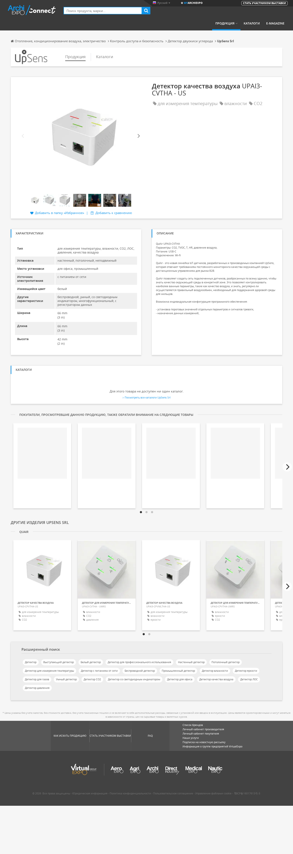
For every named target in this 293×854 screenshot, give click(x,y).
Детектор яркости (246, 671)
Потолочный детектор (225, 662)
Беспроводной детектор (140, 671)
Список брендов (193, 725)
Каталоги (252, 23)
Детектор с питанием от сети (99, 671)
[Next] (138, 136)
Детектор (30, 662)
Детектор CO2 (92, 679)
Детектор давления (37, 688)
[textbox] (102, 10)
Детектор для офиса (179, 679)
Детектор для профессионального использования (139, 662)
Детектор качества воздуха (216, 679)
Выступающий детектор (58, 662)
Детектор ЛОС (249, 679)
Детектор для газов (37, 679)
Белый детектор (91, 662)
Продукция (224, 23)
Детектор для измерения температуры (49, 671)
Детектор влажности (215, 671)
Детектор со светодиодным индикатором (134, 679)
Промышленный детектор (178, 671)
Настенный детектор (191, 662)
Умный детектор (66, 679)
